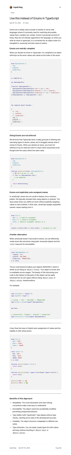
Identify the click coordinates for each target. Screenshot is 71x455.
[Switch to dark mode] (60, 7)
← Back (12, 12)
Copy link (58, 448)
